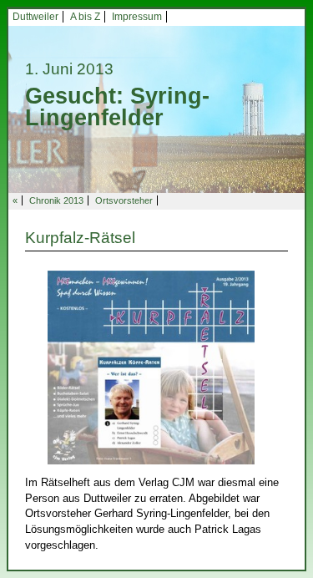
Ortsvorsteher (124, 200)
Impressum (137, 17)
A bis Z (85, 17)
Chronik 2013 (56, 200)
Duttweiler (35, 17)
